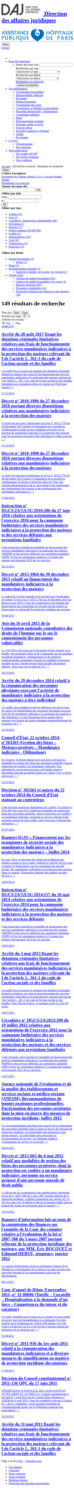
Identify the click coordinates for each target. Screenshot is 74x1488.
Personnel (21, 98)
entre (4, 196)
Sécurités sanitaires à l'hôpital (32, 130)
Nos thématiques (18, 88)
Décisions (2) (16, 223)
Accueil (5, 166)
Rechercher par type (27, 68)
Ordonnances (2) (18, 243)
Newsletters (15, 1467)
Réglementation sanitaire (30, 121)
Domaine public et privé (29, 124)
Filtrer (6, 170)
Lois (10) (14, 240)
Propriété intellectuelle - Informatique (37, 111)
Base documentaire (19, 61)
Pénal (19, 117)
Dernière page (33, 1461)
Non (17, 323)
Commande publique (28, 114)
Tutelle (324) (16, 275)
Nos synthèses (24, 160)
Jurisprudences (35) (20, 236)
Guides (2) (15, 233)
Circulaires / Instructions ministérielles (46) (33, 220)
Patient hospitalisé (26, 101)
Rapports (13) (16, 246)
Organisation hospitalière (30, 91)
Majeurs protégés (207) (29, 284)
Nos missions (23, 147)
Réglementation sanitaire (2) (24, 268)
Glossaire (14, 1470)
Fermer (5, 47)
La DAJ (13, 140)
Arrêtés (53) (15, 214)
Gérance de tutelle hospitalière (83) (35, 278)
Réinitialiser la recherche (30, 81)
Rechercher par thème (28, 75)
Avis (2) (13, 217)
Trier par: (6, 312)
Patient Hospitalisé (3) (21, 258)
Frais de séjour (24, 127)
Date (16, 312)
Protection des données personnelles (29, 1483)
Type (24, 312)
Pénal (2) (14, 265)
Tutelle (20, 134)
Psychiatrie (22, 137)
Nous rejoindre (17, 1476)
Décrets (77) (16, 227)
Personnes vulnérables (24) (31, 288)
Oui (8, 323)
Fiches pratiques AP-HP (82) (25, 230)
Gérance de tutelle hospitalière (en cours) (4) (41, 281)
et (2, 200)
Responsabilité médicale (29, 95)
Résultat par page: (11, 316)
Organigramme (24, 143)
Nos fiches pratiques (27, 156)
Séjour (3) (21, 262)
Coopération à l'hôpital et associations (37, 108)
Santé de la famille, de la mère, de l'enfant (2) (41, 271)
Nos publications (18, 150)
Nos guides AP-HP (27, 153)
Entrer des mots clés (27, 64)
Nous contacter (17, 1473)
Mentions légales (18, 1480)
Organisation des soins (28, 104)
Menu (6, 44)
